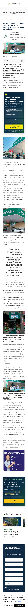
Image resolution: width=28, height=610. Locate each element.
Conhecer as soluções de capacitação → (14, 127)
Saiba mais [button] (20, 601)
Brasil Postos (5, 10)
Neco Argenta (13, 361)
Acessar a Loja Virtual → (14, 500)
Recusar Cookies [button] (8, 605)
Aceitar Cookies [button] (19, 605)
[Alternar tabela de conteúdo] (22, 61)
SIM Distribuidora (8, 280)
